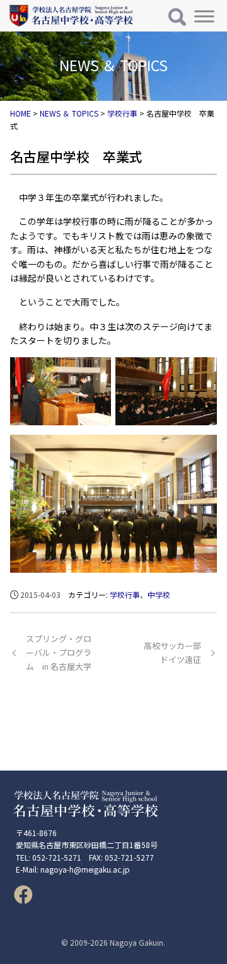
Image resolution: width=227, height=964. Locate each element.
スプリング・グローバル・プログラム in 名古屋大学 (58, 652)
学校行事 (125, 594)
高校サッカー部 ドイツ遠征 (172, 652)
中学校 (159, 594)
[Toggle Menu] (204, 16)
